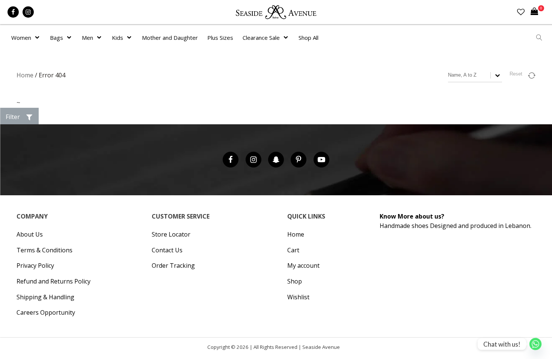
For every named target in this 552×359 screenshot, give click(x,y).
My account (303, 265)
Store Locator (171, 234)
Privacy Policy (35, 265)
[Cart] (537, 12)
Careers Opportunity (46, 312)
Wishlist (298, 297)
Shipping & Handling (45, 297)
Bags (56, 37)
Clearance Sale (261, 37)
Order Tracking (173, 265)
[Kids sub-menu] (130, 37)
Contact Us (167, 250)
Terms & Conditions (44, 250)
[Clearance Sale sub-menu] (287, 37)
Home (25, 75)
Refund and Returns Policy (53, 281)
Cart (293, 250)
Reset (516, 74)
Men (87, 37)
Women (21, 37)
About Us (30, 234)
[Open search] (539, 37)
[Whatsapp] (535, 344)
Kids (117, 37)
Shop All (308, 37)
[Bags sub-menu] (70, 37)
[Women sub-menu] (38, 37)
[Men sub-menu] (100, 37)
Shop (294, 281)
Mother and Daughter (170, 37)
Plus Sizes (220, 37)
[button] (19, 117)
